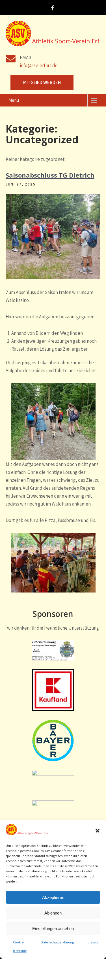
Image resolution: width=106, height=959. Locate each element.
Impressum (92, 942)
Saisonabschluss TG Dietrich (50, 175)
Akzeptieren (53, 897)
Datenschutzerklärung (57, 942)
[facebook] (52, 8)
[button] (97, 831)
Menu (13, 100)
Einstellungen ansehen (53, 928)
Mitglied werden (42, 82)
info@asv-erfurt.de (39, 65)
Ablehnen (53, 913)
